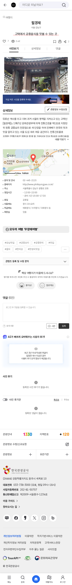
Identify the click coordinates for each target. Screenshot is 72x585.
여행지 (9, 17)
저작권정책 (35, 542)
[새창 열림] (12, 558)
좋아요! (29, 285)
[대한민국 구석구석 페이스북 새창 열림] (16, 518)
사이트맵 (52, 549)
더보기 (65, 249)
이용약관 (29, 536)
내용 (60, 139)
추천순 (66, 400)
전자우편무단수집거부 (14, 549)
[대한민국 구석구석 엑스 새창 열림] (34, 518)
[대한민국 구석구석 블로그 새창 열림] (7, 518)
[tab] (9, 579)
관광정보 (7, 454)
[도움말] (4, 326)
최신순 (56, 400)
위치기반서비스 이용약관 (49, 536)
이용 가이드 (9, 500)
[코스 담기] (58, 41)
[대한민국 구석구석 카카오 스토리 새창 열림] (25, 518)
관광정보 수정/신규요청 (15, 444)
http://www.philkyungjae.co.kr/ (38, 184)
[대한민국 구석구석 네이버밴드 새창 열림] (53, 518)
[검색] (64, 5)
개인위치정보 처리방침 (14, 542)
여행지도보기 (64, 153)
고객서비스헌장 (52, 542)
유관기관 (44, 454)
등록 (64, 326)
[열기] (65, 261)
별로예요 (50, 285)
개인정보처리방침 (12, 536)
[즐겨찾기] (53, 41)
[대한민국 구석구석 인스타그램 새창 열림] (44, 518)
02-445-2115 (30, 180)
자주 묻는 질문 (36, 549)
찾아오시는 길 (10, 506)
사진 (53, 326)
